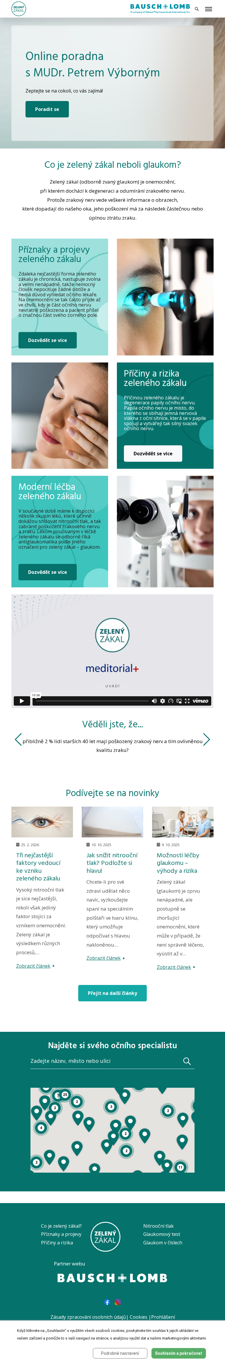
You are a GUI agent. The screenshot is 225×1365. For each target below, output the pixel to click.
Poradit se (47, 109)
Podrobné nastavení (120, 1353)
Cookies (138, 1317)
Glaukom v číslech (162, 1242)
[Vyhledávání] (197, 9)
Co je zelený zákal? (61, 1226)
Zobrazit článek (33, 966)
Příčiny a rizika (57, 1242)
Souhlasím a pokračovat (178, 1353)
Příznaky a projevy (61, 1234)
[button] (107, 1146)
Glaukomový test (161, 1234)
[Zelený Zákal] (18, 8)
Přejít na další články (112, 993)
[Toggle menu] (209, 9)
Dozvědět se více (47, 340)
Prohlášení (163, 1317)
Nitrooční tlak (158, 1226)
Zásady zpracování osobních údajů (88, 1317)
